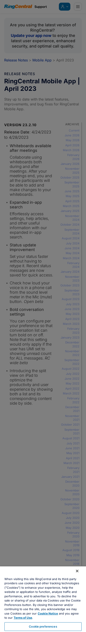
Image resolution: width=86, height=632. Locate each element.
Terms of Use (23, 617)
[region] (43, 599)
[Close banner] (77, 571)
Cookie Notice (48, 613)
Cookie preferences (43, 626)
